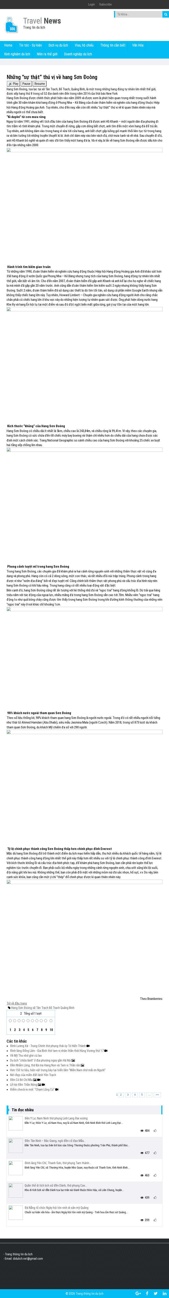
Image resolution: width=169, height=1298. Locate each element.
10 (51, 1030)
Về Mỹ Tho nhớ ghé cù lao (26, 1055)
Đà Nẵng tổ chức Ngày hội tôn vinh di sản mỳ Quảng (56, 1207)
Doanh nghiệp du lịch (78, 54)
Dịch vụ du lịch (58, 45)
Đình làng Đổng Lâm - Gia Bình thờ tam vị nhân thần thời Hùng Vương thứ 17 (57, 1050)
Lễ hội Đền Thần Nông (24, 1084)
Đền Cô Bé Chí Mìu (21, 1080)
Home (8, 45)
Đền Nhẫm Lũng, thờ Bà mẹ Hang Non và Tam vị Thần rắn (45, 1065)
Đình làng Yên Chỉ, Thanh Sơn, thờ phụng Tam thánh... (58, 1163)
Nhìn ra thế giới (47, 54)
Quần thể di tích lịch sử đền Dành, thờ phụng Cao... (56, 1185)
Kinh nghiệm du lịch (17, 54)
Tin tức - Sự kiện (30, 45)
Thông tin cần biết (112, 45)
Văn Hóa (137, 45)
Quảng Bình (67, 1008)
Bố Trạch (54, 1008)
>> (157, 1094)
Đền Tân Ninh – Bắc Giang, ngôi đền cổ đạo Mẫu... (55, 1141)
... (149, 1094)
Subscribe (105, 4)
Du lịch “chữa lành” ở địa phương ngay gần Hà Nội (41, 1060)
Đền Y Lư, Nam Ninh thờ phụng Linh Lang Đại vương (56, 1118)
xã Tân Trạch (40, 1008)
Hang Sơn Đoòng (21, 1008)
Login (91, 4)
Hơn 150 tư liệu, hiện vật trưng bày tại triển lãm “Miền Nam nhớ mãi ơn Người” (58, 1070)
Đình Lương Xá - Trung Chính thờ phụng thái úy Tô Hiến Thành (48, 1046)
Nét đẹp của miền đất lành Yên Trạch (33, 1075)
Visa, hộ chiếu (84, 45)
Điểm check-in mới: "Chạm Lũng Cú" (32, 1089)
